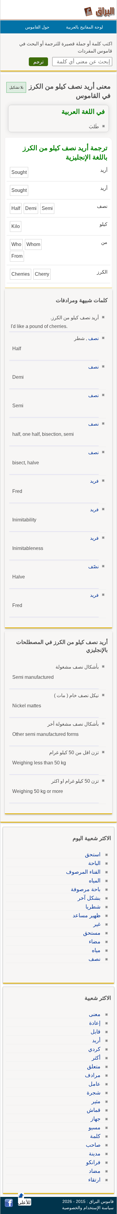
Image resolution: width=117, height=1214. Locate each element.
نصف (93, 338)
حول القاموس (37, 27)
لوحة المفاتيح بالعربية (84, 27)
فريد (94, 481)
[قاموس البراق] (99, 11)
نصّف (93, 566)
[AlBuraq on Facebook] (9, 1205)
